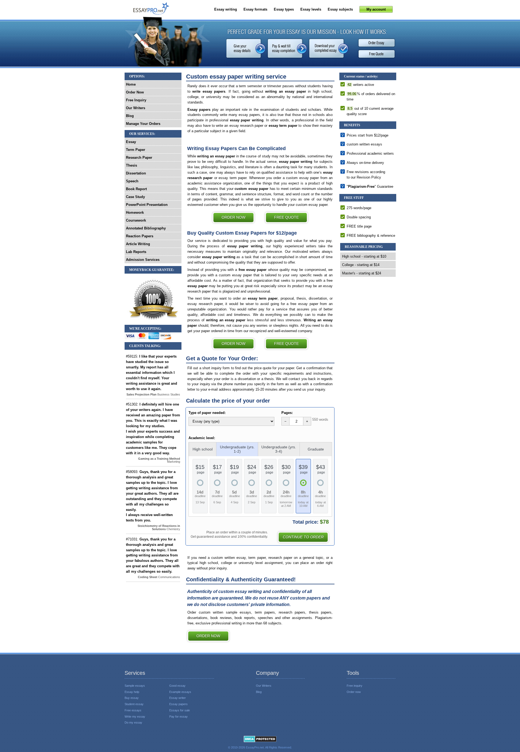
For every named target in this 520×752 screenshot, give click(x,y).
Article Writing (138, 244)
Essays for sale (179, 710)
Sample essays (135, 685)
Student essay (134, 704)
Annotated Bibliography (146, 228)
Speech (132, 181)
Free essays (133, 710)
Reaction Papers (139, 236)
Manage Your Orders (143, 124)
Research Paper (139, 157)
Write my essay (135, 716)
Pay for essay (178, 716)
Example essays (180, 691)
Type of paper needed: (207, 413)
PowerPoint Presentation (147, 205)
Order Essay (376, 42)
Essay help (132, 691)
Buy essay (132, 697)
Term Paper (135, 150)
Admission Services (143, 260)
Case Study (135, 197)
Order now (208, 636)
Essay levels (310, 9)
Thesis (131, 165)
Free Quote (376, 54)
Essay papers (178, 704)
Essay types (284, 9)
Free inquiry (354, 685)
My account (376, 9)
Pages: (287, 413)
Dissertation (136, 173)
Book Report (136, 189)
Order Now (233, 217)
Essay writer (177, 697)
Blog (130, 116)
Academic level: (201, 438)
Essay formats (255, 9)
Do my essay (133, 722)
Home (131, 84)
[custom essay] (149, 10)
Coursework (136, 220)
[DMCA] (260, 738)
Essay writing (225, 9)
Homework (135, 212)
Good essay (177, 685)
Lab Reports (136, 252)
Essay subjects (340, 9)
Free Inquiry (136, 100)
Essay (131, 142)
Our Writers (135, 108)
